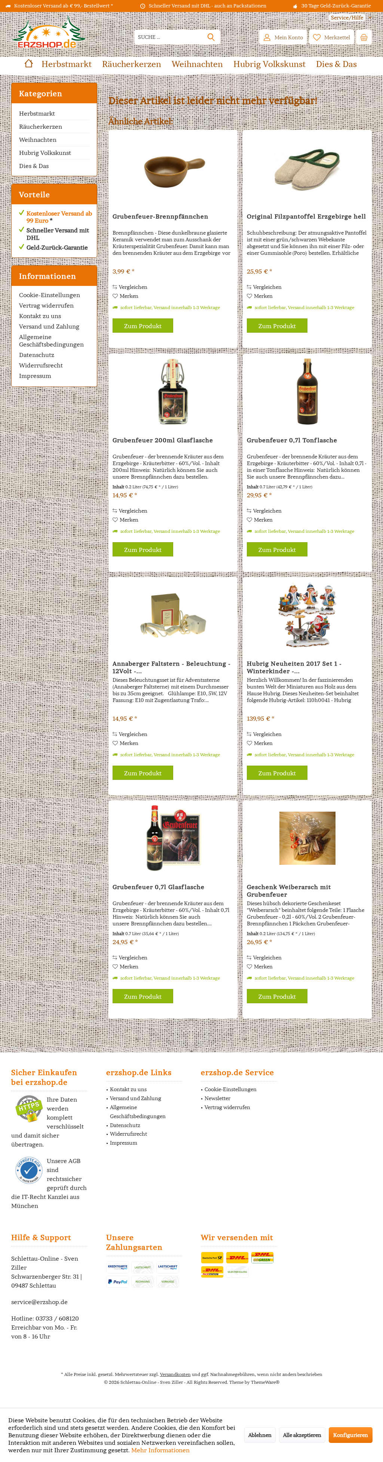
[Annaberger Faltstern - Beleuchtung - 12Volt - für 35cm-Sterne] (173, 614)
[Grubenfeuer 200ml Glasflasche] (173, 391)
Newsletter (217, 1098)
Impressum (35, 375)
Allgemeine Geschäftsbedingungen (51, 340)
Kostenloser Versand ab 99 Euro (59, 217)
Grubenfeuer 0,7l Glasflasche (159, 887)
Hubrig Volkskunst (45, 152)
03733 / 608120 (57, 1318)
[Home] (28, 64)
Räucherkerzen (40, 126)
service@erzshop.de (39, 1302)
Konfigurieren (350, 1435)
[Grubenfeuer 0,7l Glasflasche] (173, 838)
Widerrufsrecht (41, 365)
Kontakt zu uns (40, 316)
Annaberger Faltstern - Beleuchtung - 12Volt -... (172, 667)
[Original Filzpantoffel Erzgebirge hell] (307, 167)
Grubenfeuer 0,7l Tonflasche (292, 440)
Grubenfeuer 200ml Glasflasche (163, 440)
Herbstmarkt (37, 113)
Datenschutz (36, 354)
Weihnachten (37, 139)
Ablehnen (260, 1435)
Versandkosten (175, 1374)
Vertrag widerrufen (46, 305)
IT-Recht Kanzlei (45, 1196)
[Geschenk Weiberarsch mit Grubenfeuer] (307, 838)
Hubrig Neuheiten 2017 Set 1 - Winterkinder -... (294, 667)
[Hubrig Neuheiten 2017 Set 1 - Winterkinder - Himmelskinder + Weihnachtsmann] (307, 614)
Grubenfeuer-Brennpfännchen (160, 216)
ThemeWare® (265, 1382)
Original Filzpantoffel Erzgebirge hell (306, 216)
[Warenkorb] (364, 37)
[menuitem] (347, 17)
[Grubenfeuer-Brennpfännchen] (173, 167)
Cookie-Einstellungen (49, 295)
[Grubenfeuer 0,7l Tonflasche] (307, 391)
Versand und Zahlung (49, 326)
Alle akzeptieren (302, 1435)
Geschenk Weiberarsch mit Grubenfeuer (289, 890)
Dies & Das (34, 166)
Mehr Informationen (160, 1450)
